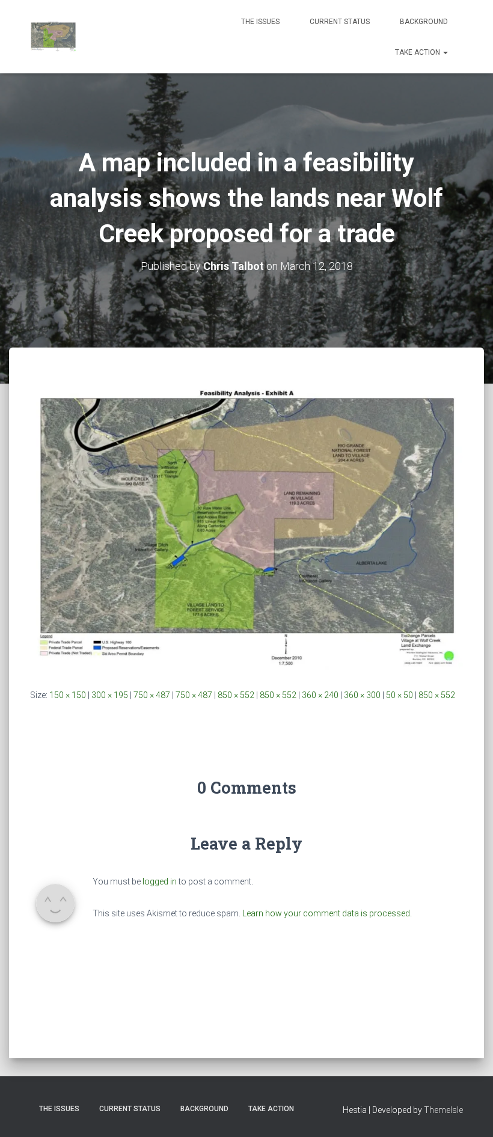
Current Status (340, 21)
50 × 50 (399, 695)
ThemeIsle (443, 1110)
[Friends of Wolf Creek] (53, 37)
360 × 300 (362, 695)
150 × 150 (67, 695)
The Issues (260, 21)
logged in (159, 881)
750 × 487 (151, 695)
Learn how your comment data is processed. (327, 913)
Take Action (418, 52)
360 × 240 (320, 695)
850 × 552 (236, 695)
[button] (445, 52)
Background (424, 21)
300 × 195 (109, 695)
